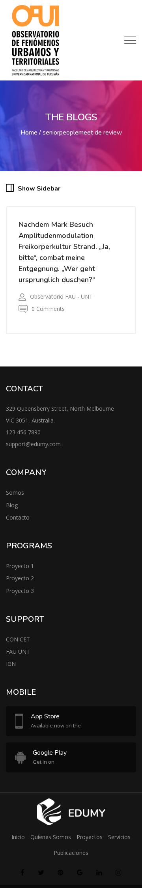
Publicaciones (71, 857)
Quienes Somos (50, 841)
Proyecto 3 (20, 594)
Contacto (18, 521)
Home (29, 132)
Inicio (18, 841)
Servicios (119, 841)
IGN (11, 668)
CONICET (18, 643)
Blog (12, 509)
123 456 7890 (23, 436)
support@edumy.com (33, 448)
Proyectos (90, 841)
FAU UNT (18, 656)
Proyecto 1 (20, 570)
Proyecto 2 (20, 582)
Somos (15, 497)
